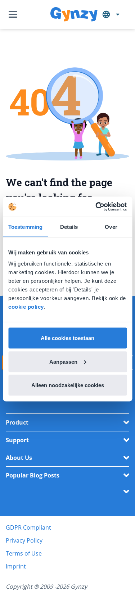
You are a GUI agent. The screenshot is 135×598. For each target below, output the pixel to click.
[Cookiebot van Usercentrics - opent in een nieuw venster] (96, 207)
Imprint (16, 566)
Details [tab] (69, 226)
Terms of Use (24, 553)
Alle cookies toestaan (67, 338)
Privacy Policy (24, 540)
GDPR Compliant (28, 527)
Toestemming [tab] (25, 226)
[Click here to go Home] (74, 14)
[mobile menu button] (14, 14)
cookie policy (26, 307)
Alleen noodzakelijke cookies (67, 385)
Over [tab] (111, 226)
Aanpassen (63, 361)
